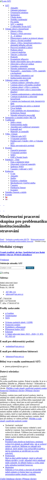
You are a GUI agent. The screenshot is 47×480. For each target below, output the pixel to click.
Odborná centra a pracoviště (16, 80)
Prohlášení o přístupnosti (15, 327)
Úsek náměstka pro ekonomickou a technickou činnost (24, 111)
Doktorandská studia (18, 124)
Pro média (14, 22)
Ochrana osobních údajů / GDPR (19, 322)
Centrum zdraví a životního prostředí (25, 85)
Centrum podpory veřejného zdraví (24, 82)
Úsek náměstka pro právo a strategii (25, 106)
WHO (13, 155)
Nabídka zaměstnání (18, 19)
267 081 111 (11, 292)
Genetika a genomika (19, 66)
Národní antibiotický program (22, 68)
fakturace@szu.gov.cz (15, 356)
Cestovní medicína (18, 52)
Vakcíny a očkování (18, 54)
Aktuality (14, 8)
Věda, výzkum (11, 134)
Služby (13, 178)
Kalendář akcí (16, 129)
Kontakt (8, 195)
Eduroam (9, 332)
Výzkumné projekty (18, 138)
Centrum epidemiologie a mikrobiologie (26, 94)
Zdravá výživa (16, 31)
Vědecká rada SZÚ (18, 136)
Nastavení (4, 390)
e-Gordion (9, 313)
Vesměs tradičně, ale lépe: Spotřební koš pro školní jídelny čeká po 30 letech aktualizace (22, 253)
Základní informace (18, 10)
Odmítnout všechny (17, 390)
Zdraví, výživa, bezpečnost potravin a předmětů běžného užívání (25, 44)
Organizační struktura (19, 12)
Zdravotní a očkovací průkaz (22, 64)
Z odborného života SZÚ (20, 26)
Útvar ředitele (16, 108)
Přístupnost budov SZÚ (15, 329)
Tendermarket (11, 316)
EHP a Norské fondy (19, 157)
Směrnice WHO (17, 166)
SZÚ (7, 5)
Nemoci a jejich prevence (20, 33)
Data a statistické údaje (19, 162)
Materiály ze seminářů (19, 131)
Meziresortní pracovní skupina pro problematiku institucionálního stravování (22, 240)
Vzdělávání (10, 120)
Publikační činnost (18, 188)
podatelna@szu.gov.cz (15, 346)
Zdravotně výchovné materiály (23, 164)
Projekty (8, 148)
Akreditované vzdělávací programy (24, 127)
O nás (12, 173)
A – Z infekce (16, 36)
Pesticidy (14, 57)
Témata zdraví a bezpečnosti (17, 29)
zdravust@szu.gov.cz (14, 294)
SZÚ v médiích (16, 24)
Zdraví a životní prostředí (20, 40)
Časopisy (14, 185)
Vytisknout (4, 260)
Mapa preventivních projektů (22, 145)
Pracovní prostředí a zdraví (21, 47)
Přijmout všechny (32, 390)
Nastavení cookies (12, 325)
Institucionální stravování (20, 78)
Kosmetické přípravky (19, 59)
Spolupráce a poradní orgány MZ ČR (20, 117)
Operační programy (18, 150)
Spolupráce (15, 15)
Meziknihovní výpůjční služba (22, 183)
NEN (7, 318)
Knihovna (9, 171)
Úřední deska (15, 17)
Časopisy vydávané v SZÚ (21, 169)
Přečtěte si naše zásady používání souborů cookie (26, 388)
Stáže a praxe (15, 122)
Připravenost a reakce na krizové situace (26, 38)
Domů (2, 239)
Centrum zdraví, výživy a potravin (24, 87)
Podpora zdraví (16, 50)
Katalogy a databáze (18, 180)
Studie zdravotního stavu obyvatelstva (26, 61)
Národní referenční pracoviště (22, 115)
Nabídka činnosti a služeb (15, 192)
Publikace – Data (12, 159)
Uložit (3, 479)
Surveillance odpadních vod (21, 75)
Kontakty (14, 190)
